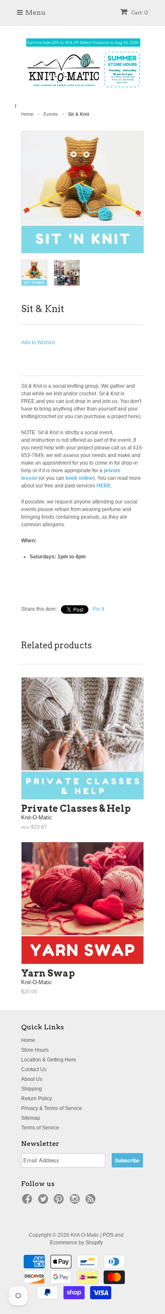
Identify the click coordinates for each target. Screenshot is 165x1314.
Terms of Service (40, 1128)
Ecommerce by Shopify (76, 1243)
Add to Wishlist (38, 343)
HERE (103, 486)
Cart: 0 (139, 12)
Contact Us (34, 1069)
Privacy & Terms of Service (51, 1108)
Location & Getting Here (48, 1060)
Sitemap (30, 1118)
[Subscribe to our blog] (91, 1201)
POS (108, 1235)
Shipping (31, 1089)
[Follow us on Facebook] (28, 1201)
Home (28, 1040)
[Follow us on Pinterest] (60, 1201)
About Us (31, 1079)
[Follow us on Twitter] (44, 1201)
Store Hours (35, 1050)
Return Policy (36, 1099)
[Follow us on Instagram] (76, 1201)
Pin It (98, 609)
